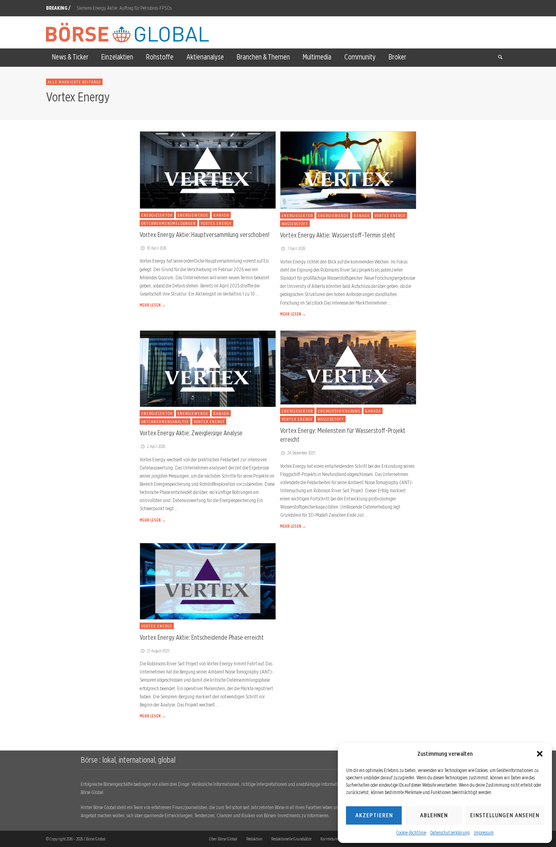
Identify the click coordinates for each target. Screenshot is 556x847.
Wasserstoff (295, 223)
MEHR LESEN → (153, 305)
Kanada (221, 215)
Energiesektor (157, 215)
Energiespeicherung (339, 410)
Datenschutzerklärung (450, 832)
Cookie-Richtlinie (411, 832)
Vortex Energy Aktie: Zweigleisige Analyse (191, 433)
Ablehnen (434, 815)
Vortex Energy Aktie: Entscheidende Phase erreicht (202, 637)
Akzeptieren (374, 815)
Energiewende (192, 215)
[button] (540, 754)
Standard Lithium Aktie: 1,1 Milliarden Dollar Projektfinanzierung (137, 8)
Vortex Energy (216, 223)
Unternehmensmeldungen (168, 223)
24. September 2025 (301, 452)
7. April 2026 (296, 248)
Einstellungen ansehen (504, 815)
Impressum (484, 832)
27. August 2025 (158, 650)
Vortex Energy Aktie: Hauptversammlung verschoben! (204, 234)
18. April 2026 (156, 248)
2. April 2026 (156, 446)
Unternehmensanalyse (165, 421)
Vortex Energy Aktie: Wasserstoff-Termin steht (337, 235)
